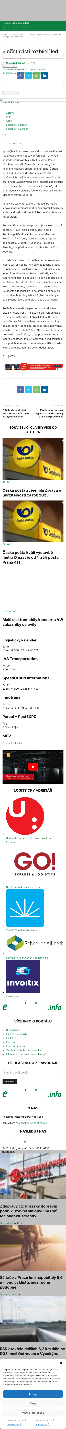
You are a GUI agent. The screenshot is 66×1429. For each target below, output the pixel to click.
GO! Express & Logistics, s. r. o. (23, 887)
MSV (7, 736)
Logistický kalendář (17, 128)
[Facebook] (6, 28)
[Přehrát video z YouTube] (33, 767)
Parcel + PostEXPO (20, 716)
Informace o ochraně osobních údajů (23, 72)
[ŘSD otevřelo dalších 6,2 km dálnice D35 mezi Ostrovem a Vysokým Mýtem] (33, 1319)
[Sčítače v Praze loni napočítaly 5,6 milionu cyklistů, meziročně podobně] (33, 1248)
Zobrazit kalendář (12, 743)
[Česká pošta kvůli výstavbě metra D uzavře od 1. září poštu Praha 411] (33, 521)
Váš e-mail (8, 89)
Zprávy (10, 112)
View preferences (33, 1412)
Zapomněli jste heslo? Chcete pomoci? (24, 69)
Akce (9, 120)
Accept (33, 1394)
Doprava (4, 1294)
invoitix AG (12, 996)
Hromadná (6, 1223)
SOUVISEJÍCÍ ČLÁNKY (26, 428)
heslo (5, 62)
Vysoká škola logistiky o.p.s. (21, 930)
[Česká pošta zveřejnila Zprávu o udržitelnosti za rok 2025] (33, 459)
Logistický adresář (16, 124)
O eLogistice (13, 1030)
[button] (61, 1363)
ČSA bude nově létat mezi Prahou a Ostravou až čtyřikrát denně (16, 413)
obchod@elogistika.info (34, 1122)
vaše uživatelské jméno (15, 51)
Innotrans (11, 697)
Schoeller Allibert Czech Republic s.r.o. (27, 957)
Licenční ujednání (15, 1046)
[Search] (6, 135)
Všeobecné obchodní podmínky (23, 1050)
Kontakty (11, 1038)
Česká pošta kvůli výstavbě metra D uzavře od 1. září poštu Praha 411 (31, 557)
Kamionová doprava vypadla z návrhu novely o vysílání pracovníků (49, 413)
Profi (8, 116)
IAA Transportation (20, 659)
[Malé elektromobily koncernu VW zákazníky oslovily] (33, 588)
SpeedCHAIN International (27, 678)
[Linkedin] (16, 28)
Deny (33, 1403)
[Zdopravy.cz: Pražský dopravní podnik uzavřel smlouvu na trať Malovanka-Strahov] (33, 1176)
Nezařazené (9, 611)
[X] (25, 28)
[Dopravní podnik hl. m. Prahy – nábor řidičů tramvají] (33, 368)
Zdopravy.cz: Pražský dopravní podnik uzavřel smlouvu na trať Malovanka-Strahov (28, 1211)
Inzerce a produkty (16, 1034)
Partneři (10, 1042)
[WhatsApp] (36, 389)
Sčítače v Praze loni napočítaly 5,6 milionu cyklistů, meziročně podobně (31, 1282)
